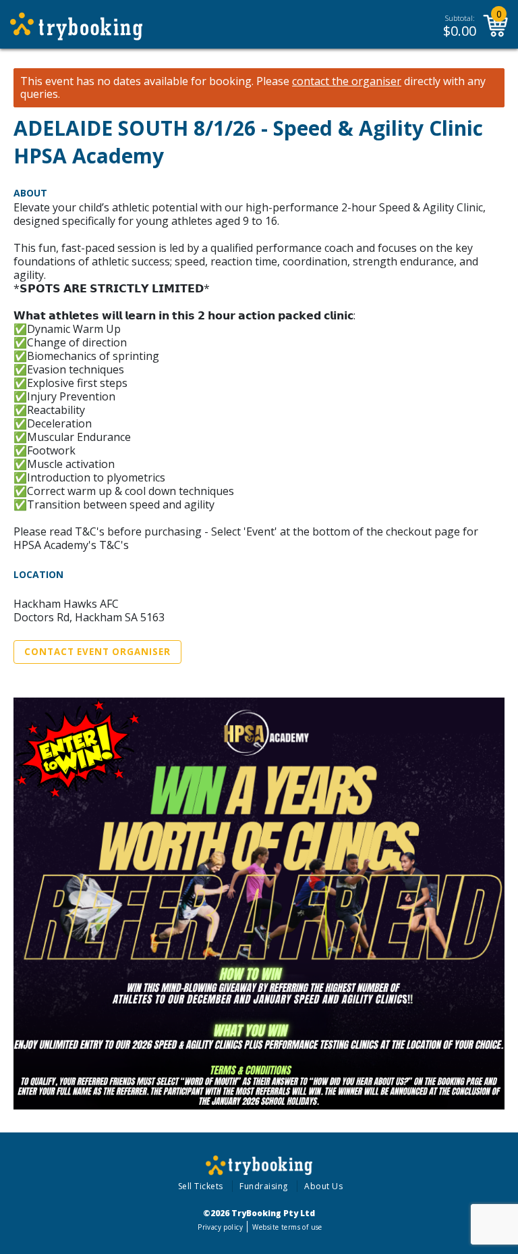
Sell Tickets (200, 1186)
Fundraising (263, 1186)
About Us (323, 1186)
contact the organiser (346, 81)
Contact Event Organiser (97, 652)
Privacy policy (220, 1227)
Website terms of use (287, 1227)
